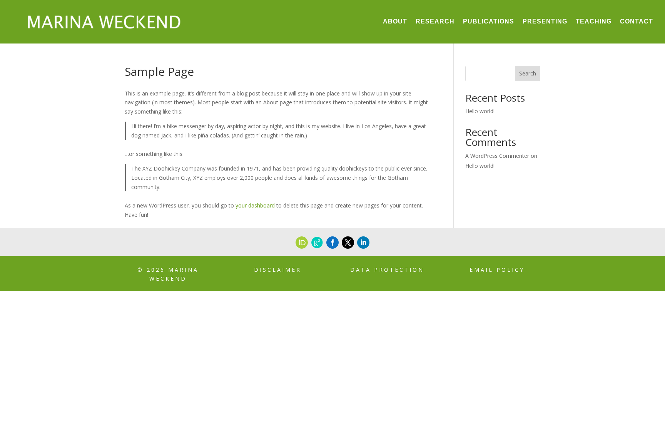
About (395, 21)
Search (527, 73)
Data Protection (387, 269)
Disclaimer (277, 269)
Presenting (545, 21)
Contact (636, 21)
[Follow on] (302, 242)
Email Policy (497, 269)
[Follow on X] (348, 242)
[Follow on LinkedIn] (363, 242)
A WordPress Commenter (497, 155)
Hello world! (480, 111)
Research (435, 21)
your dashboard (255, 205)
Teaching (594, 21)
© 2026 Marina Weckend (168, 274)
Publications (488, 21)
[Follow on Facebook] (332, 242)
